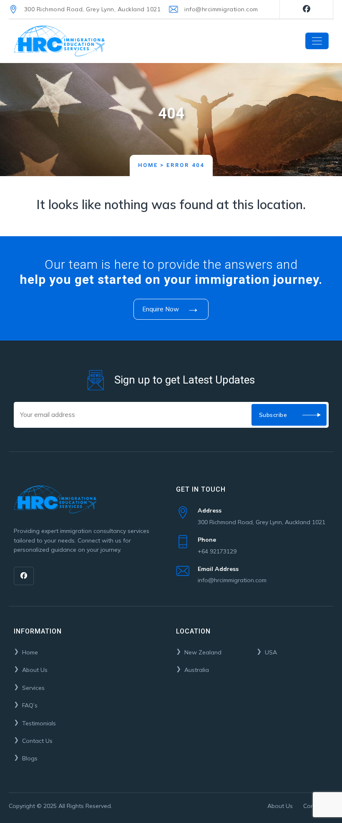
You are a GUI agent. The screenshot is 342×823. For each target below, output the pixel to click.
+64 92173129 (217, 545)
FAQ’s (30, 705)
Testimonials (39, 723)
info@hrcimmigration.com (221, 9)
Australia (196, 670)
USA (271, 652)
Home (148, 165)
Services (33, 688)
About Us (35, 670)
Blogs (30, 758)
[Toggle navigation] (317, 41)
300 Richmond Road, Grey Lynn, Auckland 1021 (92, 9)
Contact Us (37, 741)
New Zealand (202, 652)
